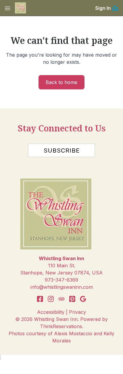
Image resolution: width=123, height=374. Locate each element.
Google (83, 299)
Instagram (51, 299)
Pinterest (72, 299)
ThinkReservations (61, 326)
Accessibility (50, 312)
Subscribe (62, 150)
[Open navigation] (7, 8)
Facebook (40, 299)
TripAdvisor (61, 299)
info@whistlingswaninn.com (61, 287)
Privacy (77, 312)
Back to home (61, 82)
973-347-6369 (61, 280)
